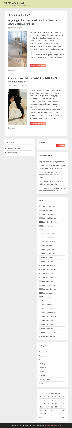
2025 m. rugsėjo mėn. (47, 250)
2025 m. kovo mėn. (46, 273)
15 (41, 407)
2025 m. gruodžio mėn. (47, 238)
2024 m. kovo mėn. (46, 320)
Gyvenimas (43, 356)
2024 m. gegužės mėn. (47, 313)
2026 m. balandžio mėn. (48, 222)
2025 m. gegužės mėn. (47, 265)
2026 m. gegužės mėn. (47, 218)
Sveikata (42, 376)
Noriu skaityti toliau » (38, 66)
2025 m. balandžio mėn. (48, 269)
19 (56, 407)
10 (48, 403)
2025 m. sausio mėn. (46, 281)
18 (52, 407)
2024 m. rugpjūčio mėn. (47, 301)
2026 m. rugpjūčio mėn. (47, 206)
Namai (41, 360)
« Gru (41, 417)
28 (63, 410)
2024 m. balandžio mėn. (48, 317)
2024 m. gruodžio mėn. (47, 285)
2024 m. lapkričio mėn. (47, 289)
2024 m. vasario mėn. (47, 324)
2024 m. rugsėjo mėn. (47, 297)
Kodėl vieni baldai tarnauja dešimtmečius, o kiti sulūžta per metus (50, 174)
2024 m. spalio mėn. (46, 293)
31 (48, 413)
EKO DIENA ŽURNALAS (14, 3)
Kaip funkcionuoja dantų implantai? (51, 162)
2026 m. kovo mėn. (46, 226)
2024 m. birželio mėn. (47, 309)
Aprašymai (43, 352)
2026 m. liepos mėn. (46, 210)
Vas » (63, 417)
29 (41, 413)
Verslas (41, 383)
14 (63, 403)
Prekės (12, 70)
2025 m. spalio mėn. (46, 246)
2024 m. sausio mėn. (46, 328)
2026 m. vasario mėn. (47, 230)
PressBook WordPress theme (52, 425)
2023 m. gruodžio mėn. (47, 332)
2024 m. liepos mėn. (46, 305)
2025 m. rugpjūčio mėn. (47, 253)
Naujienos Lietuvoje (14, 148)
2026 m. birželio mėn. (47, 214)
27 (60, 410)
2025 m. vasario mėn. (47, 277)
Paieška (42, 142)
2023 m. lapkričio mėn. (47, 336)
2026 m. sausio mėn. (46, 234)
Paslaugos (43, 364)
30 (45, 413)
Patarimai (42, 368)
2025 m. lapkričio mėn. (47, 242)
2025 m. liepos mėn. (46, 257)
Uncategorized (44, 379)
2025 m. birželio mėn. (47, 261)
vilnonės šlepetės (13, 152)
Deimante (24, 28)
